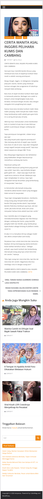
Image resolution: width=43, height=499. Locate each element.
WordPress (6, 496)
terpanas (18, 493)
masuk (14, 428)
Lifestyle (18, 37)
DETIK (30, 272)
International (9, 37)
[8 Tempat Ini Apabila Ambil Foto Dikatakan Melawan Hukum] (21, 344)
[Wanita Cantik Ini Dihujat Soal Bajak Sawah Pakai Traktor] (21, 307)
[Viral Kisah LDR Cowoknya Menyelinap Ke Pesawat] (21, 382)
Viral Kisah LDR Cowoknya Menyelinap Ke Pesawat (17, 406)
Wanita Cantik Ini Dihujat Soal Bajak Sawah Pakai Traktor (18, 330)
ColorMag (34, 493)
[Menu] (3, 7)
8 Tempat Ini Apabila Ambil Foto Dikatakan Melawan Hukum (19, 368)
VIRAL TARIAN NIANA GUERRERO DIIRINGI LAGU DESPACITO (22, 281)
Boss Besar (18, 60)
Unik (25, 37)
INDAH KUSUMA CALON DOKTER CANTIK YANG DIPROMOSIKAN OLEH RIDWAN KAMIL (21, 291)
